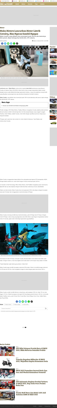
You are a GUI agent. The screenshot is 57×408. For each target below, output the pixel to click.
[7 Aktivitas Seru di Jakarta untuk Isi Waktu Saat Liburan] (53, 72)
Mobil (17, 4)
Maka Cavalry (3, 97)
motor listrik (29, 88)
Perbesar (45, 47)
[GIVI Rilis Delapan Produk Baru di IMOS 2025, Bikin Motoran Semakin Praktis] (7, 351)
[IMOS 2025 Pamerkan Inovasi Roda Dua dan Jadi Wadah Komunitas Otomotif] (7, 373)
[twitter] (5, 43)
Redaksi (40, 406)
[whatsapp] (14, 43)
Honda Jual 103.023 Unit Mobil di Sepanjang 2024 (15, 105)
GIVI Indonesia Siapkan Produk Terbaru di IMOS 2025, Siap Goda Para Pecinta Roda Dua (32, 383)
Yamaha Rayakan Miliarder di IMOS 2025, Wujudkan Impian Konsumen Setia (32, 360)
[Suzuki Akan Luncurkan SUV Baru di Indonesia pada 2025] (53, 106)
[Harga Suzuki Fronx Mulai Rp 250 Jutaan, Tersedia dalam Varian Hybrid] (53, 101)
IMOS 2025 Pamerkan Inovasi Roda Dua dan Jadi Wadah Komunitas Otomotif (31, 371)
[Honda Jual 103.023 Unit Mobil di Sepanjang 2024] (53, 117)
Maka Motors (12, 88)
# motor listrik (25, 304)
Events (30, 4)
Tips (36, 4)
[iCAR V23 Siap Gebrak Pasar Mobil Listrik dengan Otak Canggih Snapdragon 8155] (53, 67)
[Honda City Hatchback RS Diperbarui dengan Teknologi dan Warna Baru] (53, 123)
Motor (23, 4)
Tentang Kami (47, 406)
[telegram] (11, 43)
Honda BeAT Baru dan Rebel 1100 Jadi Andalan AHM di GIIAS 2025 (31, 393)
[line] (8, 43)
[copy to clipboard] (17, 43)
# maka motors (8, 304)
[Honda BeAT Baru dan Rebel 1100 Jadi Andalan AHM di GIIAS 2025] (7, 395)
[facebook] (2, 43)
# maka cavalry (17, 304)
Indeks (42, 4)
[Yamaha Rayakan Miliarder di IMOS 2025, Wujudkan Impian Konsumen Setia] (7, 362)
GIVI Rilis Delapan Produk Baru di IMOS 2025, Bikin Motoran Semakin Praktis (31, 349)
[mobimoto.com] (7, 4)
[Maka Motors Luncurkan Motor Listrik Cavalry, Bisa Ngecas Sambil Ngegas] (53, 112)
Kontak (34, 406)
